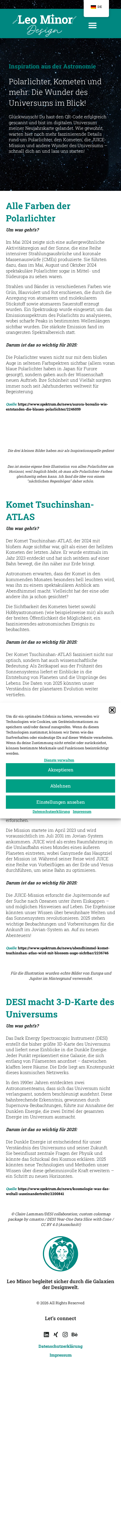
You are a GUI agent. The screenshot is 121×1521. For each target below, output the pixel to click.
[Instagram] (65, 1334)
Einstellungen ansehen (60, 802)
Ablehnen (60, 786)
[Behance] (75, 1334)
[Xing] (56, 1334)
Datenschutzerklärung (51, 811)
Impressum (82, 811)
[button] (112, 710)
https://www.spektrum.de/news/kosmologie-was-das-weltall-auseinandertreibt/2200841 (58, 1191)
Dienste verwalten (59, 760)
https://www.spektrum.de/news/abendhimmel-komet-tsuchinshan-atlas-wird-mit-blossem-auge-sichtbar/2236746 (58, 950)
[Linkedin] (46, 1334)
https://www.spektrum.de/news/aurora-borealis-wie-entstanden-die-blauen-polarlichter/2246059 (57, 406)
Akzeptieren (60, 770)
